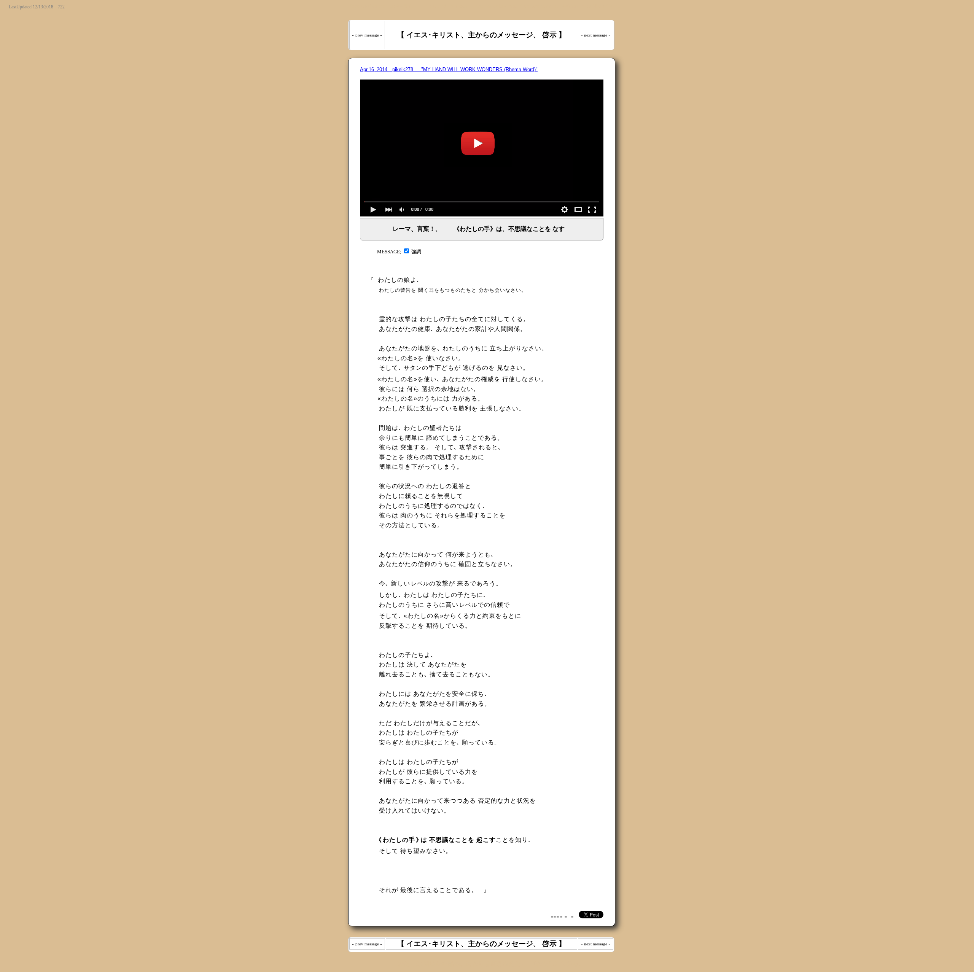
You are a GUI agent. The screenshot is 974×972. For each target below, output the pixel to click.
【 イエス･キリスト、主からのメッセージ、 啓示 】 (481, 35)
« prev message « (367, 35)
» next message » (596, 35)
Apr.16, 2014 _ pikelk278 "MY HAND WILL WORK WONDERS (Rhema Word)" (449, 69)
